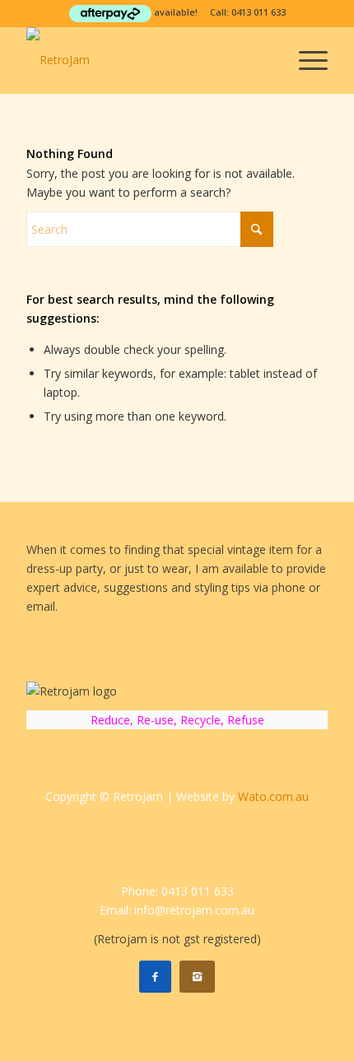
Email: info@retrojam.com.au (177, 910)
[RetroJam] (146, 60)
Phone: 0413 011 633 (177, 891)
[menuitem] (305, 60)
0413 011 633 (258, 12)
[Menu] (305, 60)
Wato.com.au (273, 796)
